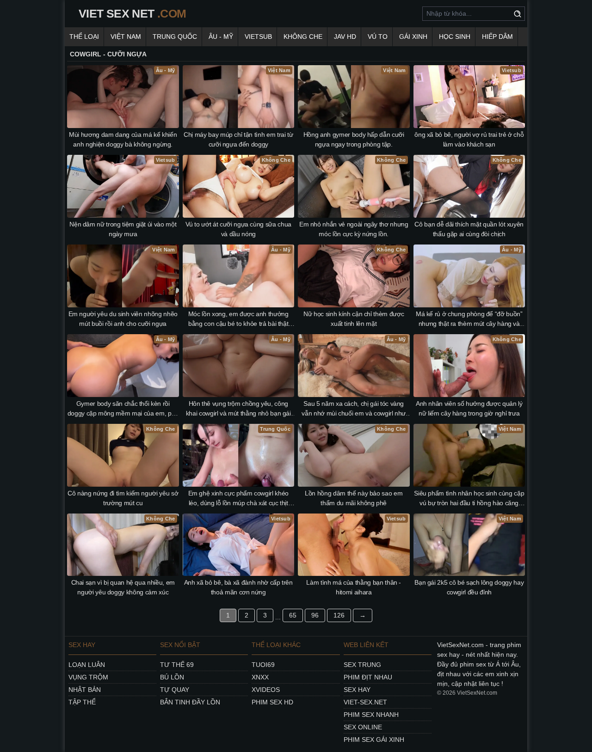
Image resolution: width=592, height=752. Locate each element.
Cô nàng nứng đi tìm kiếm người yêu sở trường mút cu (123, 498)
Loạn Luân (86, 664)
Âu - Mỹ (221, 36)
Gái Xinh (413, 36)
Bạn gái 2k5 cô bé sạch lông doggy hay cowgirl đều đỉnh (469, 587)
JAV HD (345, 36)
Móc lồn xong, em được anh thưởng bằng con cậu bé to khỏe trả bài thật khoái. (238, 319)
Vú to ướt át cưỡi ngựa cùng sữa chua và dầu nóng (238, 229)
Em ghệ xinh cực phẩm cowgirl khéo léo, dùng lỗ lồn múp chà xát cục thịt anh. (238, 498)
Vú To (378, 36)
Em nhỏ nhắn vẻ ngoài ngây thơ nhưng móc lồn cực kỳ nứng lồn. (353, 229)
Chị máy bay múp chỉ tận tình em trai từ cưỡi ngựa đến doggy (238, 139)
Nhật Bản (84, 689)
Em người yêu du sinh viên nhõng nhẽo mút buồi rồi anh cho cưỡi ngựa (123, 318)
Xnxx (260, 677)
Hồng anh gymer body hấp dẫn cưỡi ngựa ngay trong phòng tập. (353, 139)
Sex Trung (362, 664)
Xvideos (266, 689)
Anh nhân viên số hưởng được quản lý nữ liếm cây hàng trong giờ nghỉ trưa (469, 408)
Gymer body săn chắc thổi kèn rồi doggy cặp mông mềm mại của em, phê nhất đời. (123, 409)
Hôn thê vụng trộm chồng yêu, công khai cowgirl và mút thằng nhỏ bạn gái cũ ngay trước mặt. (238, 409)
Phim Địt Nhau (368, 677)
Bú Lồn (172, 677)
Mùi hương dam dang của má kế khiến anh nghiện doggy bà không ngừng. (123, 139)
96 (315, 615)
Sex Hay (357, 689)
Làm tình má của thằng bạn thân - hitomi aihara (353, 587)
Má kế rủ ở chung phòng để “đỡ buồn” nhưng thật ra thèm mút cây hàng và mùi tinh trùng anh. (469, 319)
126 (339, 615)
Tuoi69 (263, 664)
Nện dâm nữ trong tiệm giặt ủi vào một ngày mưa (122, 229)
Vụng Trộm (88, 677)
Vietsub (258, 36)
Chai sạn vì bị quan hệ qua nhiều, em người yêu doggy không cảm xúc (123, 587)
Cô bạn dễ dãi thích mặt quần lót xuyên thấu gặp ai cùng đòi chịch (469, 229)
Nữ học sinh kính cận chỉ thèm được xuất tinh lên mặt (353, 318)
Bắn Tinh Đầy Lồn (190, 702)
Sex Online (363, 727)
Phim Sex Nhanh (371, 714)
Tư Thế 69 (177, 664)
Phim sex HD (272, 702)
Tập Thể (82, 702)
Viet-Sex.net (365, 702)
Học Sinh (454, 36)
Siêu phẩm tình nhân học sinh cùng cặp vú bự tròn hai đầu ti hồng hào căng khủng (469, 498)
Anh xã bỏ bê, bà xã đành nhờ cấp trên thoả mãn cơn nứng (238, 587)
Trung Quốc (175, 36)
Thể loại (84, 36)
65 (292, 615)
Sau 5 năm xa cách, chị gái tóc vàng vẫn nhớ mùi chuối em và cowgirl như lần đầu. (354, 409)
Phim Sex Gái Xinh (374, 739)
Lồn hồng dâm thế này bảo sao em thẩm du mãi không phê (353, 498)
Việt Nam (126, 36)
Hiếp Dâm (497, 36)
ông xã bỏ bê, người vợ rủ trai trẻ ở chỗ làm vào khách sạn (469, 139)
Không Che (303, 36)
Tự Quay (174, 689)
